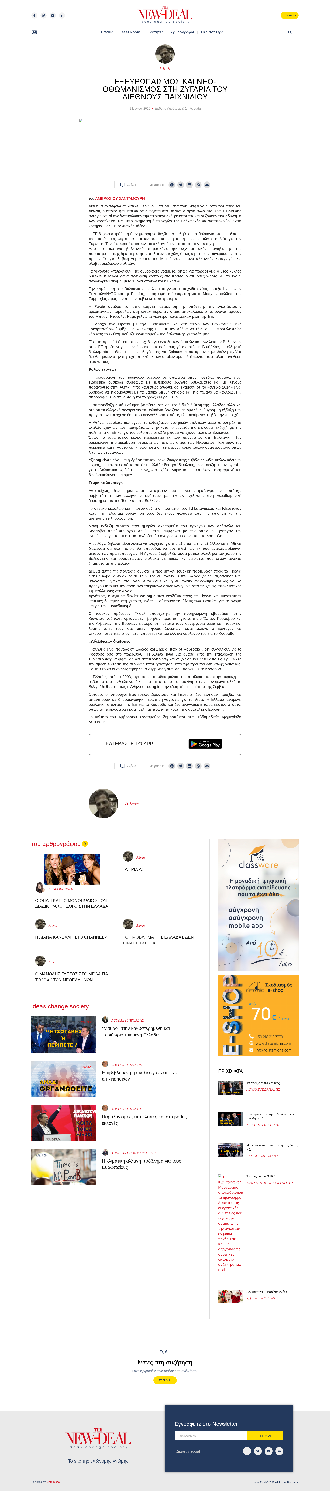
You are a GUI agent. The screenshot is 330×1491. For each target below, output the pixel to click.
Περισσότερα (212, 32)
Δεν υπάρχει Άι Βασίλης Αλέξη (266, 1291)
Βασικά (107, 32)
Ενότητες (155, 32)
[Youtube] (53, 15)
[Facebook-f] (34, 15)
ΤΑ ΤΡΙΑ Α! (133, 869)
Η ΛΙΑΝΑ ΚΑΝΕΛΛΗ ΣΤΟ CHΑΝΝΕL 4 (71, 937)
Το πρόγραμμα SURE (261, 1176)
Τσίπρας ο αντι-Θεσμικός (263, 1083)
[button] (289, 32)
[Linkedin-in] (62, 15)
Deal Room (130, 32)
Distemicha (53, 1481)
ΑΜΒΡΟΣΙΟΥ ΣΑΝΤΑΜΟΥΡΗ (120, 198)
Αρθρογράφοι (182, 32)
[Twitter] (43, 15)
